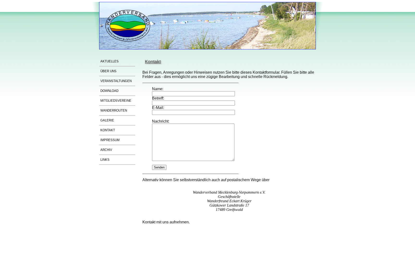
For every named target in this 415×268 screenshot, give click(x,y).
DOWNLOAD (109, 91)
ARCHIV (106, 150)
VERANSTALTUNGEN (116, 81)
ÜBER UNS (108, 71)
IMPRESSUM (110, 140)
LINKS (105, 159)
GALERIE (107, 120)
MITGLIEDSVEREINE (115, 100)
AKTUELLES (109, 61)
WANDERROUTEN (113, 110)
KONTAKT (107, 130)
